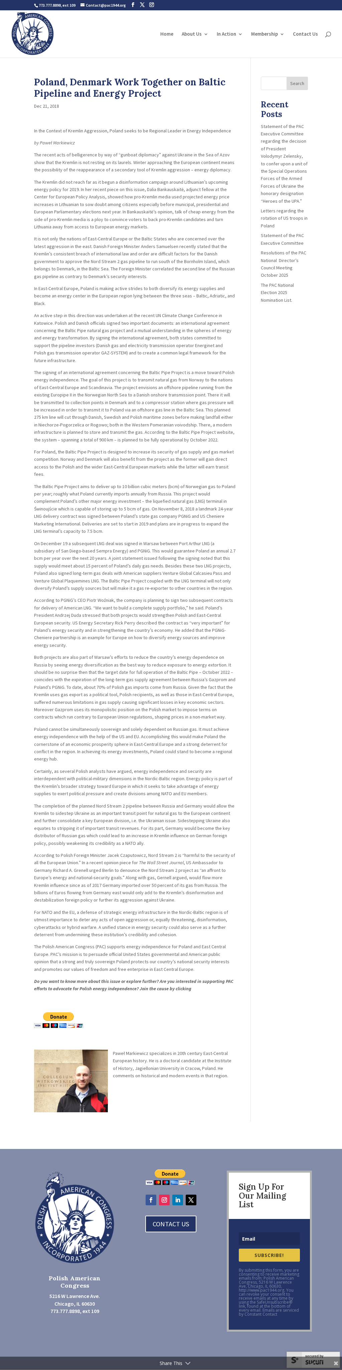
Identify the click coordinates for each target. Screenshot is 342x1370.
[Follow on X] (191, 1200)
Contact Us (305, 34)
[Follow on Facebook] (151, 1200)
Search (297, 83)
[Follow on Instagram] (164, 1200)
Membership (264, 34)
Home (166, 34)
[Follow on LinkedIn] (177, 1200)
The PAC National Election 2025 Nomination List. (277, 292)
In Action (226, 34)
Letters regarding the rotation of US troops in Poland (284, 218)
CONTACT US (171, 1224)
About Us (192, 34)
